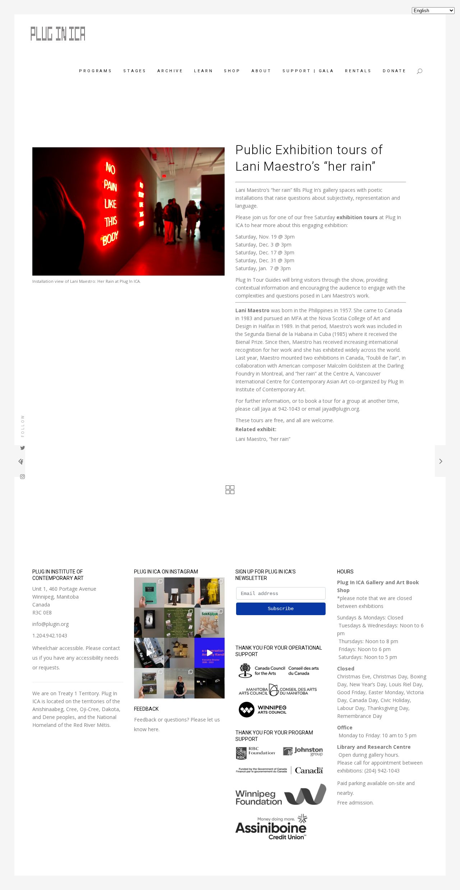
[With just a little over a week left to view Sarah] (179, 592)
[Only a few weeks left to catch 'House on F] (149, 623)
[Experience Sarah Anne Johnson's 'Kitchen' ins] (209, 683)
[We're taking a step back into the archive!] (149, 653)
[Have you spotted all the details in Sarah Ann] (179, 653)
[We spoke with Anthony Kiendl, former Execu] (209, 653)
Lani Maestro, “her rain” (262, 438)
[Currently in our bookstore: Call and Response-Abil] (149, 683)
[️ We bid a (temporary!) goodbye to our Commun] (179, 683)
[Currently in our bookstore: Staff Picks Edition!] (149, 592)
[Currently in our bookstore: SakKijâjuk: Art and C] (209, 623)
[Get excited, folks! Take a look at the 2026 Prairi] (179, 623)
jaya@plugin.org (340, 408)
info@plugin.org (50, 624)
